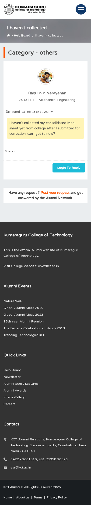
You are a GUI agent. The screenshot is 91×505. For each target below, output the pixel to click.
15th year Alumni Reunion (24, 321)
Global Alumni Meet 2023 (23, 315)
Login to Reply (68, 168)
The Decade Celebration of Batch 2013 (34, 328)
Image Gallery (14, 397)
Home (8, 497)
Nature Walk (13, 301)
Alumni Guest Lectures (21, 384)
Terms (38, 497)
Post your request (55, 192)
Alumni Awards (15, 390)
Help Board (22, 35)
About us (22, 497)
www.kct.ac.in (48, 266)
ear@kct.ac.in (20, 467)
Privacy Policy (57, 497)
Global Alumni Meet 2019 (23, 308)
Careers (9, 404)
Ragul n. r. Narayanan (47, 93)
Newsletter (12, 377)
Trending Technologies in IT (25, 335)
